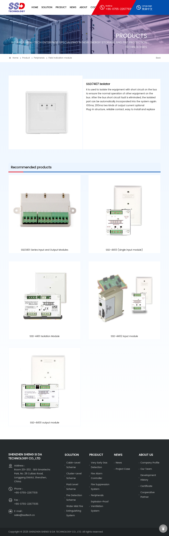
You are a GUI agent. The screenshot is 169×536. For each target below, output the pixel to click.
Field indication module (60, 58)
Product (61, 7)
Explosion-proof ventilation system (100, 506)
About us (146, 454)
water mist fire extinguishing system (74, 510)
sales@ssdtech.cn (24, 515)
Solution (46, 7)
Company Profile (149, 463)
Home (35, 7)
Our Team (146, 469)
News (73, 7)
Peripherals (39, 58)
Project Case (123, 469)
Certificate (146, 486)
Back (158, 58)
